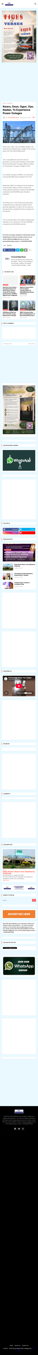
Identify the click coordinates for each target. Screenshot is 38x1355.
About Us (17, 1345)
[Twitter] (18, 250)
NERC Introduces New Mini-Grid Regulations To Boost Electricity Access (27, 314)
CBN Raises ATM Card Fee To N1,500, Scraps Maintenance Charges (9, 314)
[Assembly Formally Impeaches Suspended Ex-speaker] (8, 576)
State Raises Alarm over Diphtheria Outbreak (24, 565)
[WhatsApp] (22, 250)
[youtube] (27, 532)
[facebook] (15, 1128)
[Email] (25, 250)
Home (4, 103)
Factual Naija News (18, 257)
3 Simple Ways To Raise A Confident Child (22, 583)
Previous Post (8, 343)
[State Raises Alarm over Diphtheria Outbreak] (8, 567)
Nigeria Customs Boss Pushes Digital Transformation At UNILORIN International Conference (27, 290)
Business (10, 103)
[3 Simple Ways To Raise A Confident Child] (8, 585)
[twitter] (19, 1128)
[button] (2, 3)
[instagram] (22, 1128)
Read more (6, 880)
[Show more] (29, 250)
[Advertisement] (19, 81)
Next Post (31, 343)
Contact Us (25, 1345)
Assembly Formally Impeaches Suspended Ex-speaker (23, 574)
